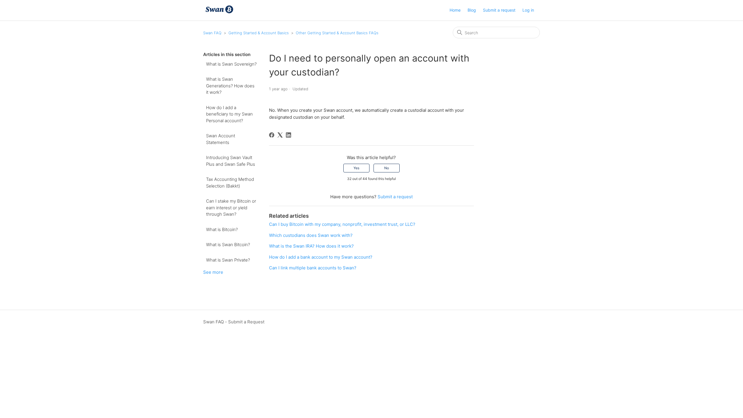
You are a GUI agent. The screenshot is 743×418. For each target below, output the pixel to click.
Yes (356, 168)
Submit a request (499, 10)
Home (455, 10)
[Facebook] (271, 135)
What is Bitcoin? (222, 229)
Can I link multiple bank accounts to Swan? (312, 268)
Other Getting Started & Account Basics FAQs (337, 32)
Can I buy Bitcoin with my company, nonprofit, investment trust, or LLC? (342, 224)
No (386, 168)
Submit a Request (246, 322)
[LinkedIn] (288, 135)
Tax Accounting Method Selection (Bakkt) (230, 182)
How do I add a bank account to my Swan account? (320, 257)
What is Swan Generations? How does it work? (230, 85)
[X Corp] (280, 135)
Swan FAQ (212, 32)
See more (213, 272)
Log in (528, 10)
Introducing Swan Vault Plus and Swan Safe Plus (230, 161)
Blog (472, 10)
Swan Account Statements (220, 139)
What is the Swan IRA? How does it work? (311, 246)
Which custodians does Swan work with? (311, 235)
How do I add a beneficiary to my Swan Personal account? (229, 114)
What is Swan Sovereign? (231, 64)
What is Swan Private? (228, 260)
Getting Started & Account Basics (258, 32)
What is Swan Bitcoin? (228, 244)
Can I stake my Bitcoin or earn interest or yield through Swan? (231, 207)
